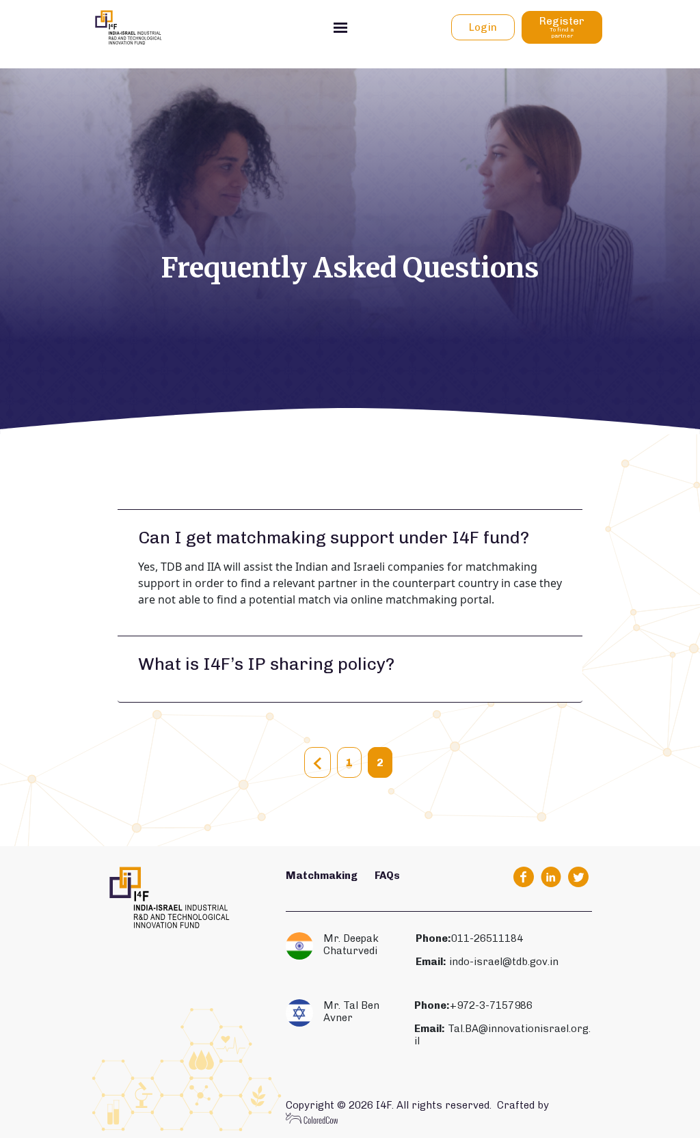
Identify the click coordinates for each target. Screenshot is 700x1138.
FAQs (387, 875)
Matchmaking (322, 875)
